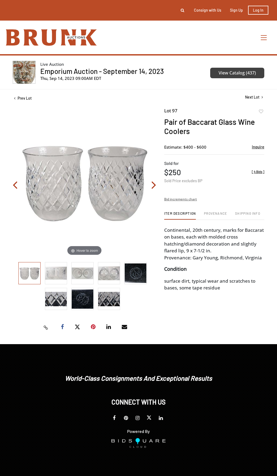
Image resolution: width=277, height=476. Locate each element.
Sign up (236, 10)
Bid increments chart (180, 199)
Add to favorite (261, 112)
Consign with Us (207, 10)
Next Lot (252, 97)
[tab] (180, 215)
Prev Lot (24, 98)
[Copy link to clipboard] (46, 327)
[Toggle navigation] (264, 37)
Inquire (258, 146)
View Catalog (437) (237, 73)
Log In (258, 10)
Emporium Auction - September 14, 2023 (102, 71)
